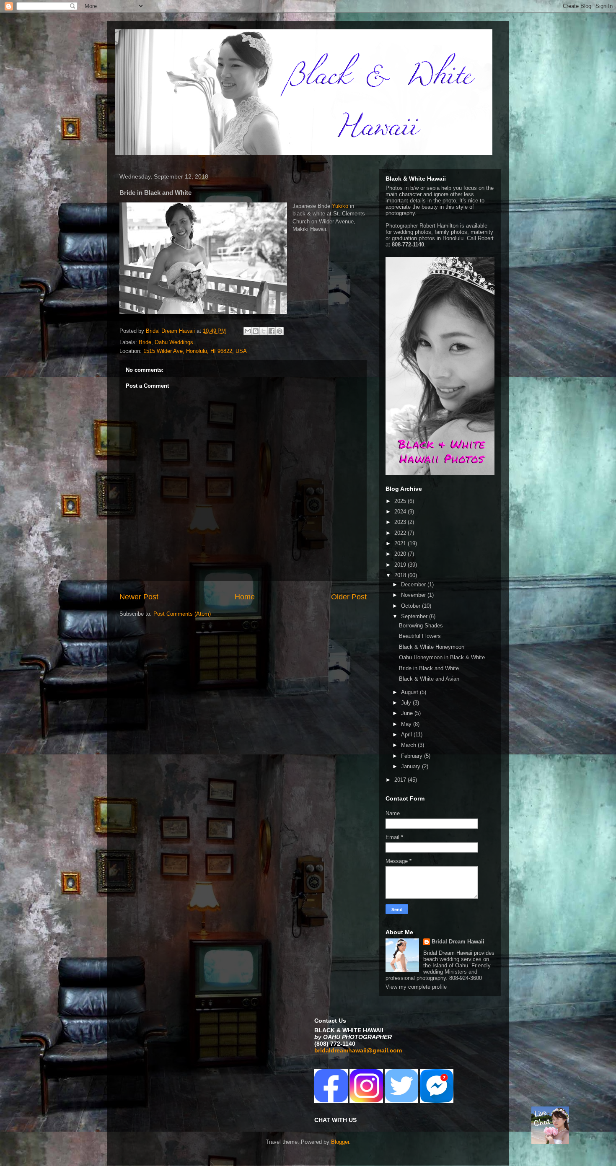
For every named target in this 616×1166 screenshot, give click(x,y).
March (409, 745)
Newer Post (138, 597)
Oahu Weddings (174, 342)
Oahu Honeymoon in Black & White (442, 657)
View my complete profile (416, 987)
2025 (401, 501)
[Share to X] (263, 331)
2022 (401, 533)
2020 (401, 554)
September (415, 616)
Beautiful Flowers (420, 636)
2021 (401, 543)
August (410, 692)
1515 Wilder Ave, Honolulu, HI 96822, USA (195, 351)
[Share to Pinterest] (279, 331)
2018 (401, 575)
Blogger (340, 1142)
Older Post (349, 597)
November (414, 595)
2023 (401, 522)
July (407, 703)
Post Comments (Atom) (182, 614)
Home (245, 597)
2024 (401, 511)
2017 (401, 780)
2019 (401, 565)
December (414, 584)
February (412, 756)
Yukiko (340, 206)
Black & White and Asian (429, 679)
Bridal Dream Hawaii (458, 941)
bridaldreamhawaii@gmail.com (358, 1050)
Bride (145, 342)
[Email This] (247, 331)
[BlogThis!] (255, 331)
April (407, 734)
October (411, 606)
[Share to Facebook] (271, 331)
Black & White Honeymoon (431, 647)
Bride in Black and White (429, 668)
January (411, 766)
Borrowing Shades (421, 625)
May (407, 724)
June (407, 713)
